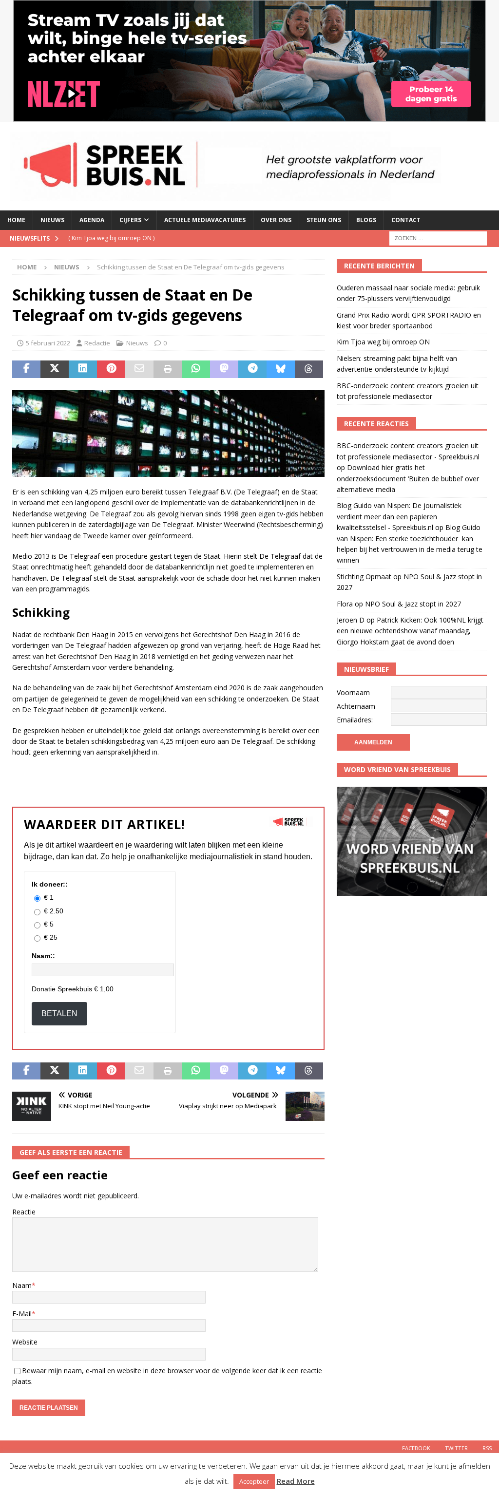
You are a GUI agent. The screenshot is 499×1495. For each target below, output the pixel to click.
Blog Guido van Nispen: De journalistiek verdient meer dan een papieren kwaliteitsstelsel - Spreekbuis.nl (399, 516)
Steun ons (324, 220)
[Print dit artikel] (168, 369)
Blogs (366, 220)
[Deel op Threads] (309, 369)
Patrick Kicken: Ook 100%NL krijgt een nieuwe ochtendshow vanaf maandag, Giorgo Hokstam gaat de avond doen (410, 630)
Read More (296, 1481)
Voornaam (353, 692)
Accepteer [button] (254, 1481)
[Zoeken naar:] (438, 237)
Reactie (24, 1211)
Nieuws (52, 220)
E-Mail (22, 1313)
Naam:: (43, 956)
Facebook (416, 1448)
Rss (487, 1448)
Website (25, 1341)
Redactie (97, 343)
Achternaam (356, 706)
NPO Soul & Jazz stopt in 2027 (413, 603)
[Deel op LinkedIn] (83, 369)
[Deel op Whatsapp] (196, 369)
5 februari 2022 (48, 343)
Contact (406, 220)
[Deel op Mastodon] (224, 369)
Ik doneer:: (50, 884)
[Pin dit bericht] (111, 369)
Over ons (276, 220)
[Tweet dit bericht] (54, 369)
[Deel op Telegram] (252, 369)
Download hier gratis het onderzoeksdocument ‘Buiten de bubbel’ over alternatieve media (408, 478)
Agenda (91, 220)
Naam (22, 1285)
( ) (111, 238)
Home (16, 220)
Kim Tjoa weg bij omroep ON (383, 341)
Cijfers (130, 220)
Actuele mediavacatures (205, 220)
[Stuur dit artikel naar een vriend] (139, 369)
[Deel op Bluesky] (281, 369)
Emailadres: (355, 719)
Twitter (456, 1448)
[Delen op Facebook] (26, 369)
